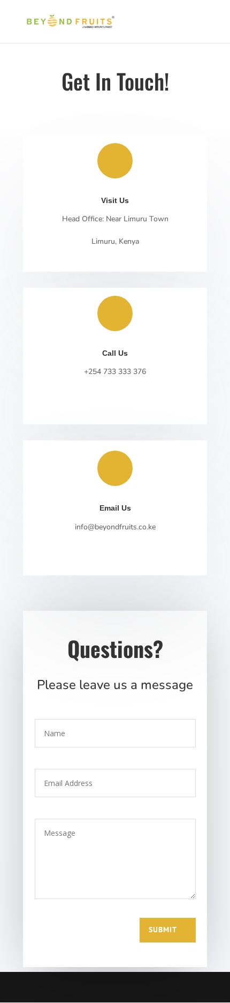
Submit (163, 929)
